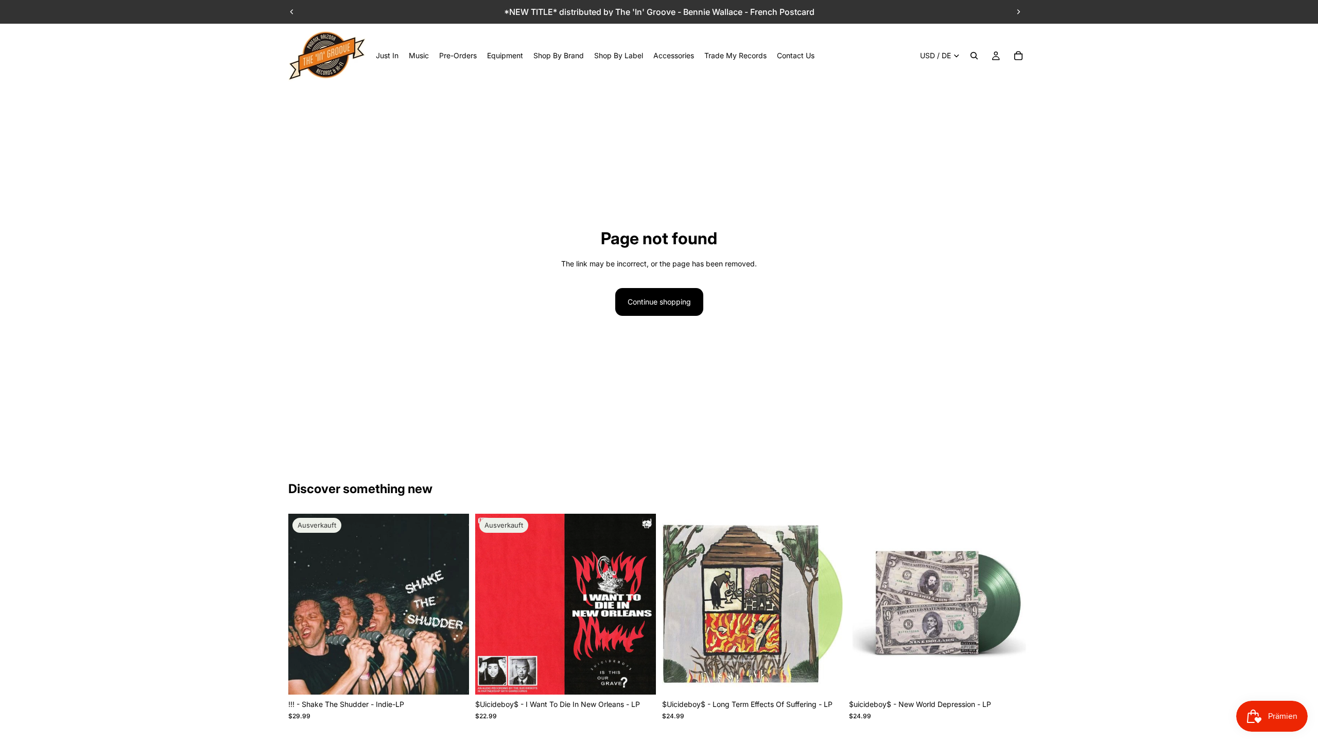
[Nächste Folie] (1018, 12)
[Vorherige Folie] (292, 12)
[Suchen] (974, 55)
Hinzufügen (835, 678)
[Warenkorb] (1018, 55)
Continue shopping (659, 301)
